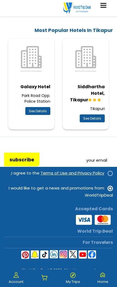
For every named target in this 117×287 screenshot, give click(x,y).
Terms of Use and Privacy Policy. (57, 173)
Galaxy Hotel (35, 87)
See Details (92, 118)
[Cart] (44, 278)
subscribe (22, 159)
